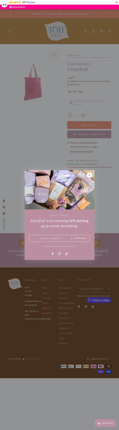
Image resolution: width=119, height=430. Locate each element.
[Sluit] (89, 175)
